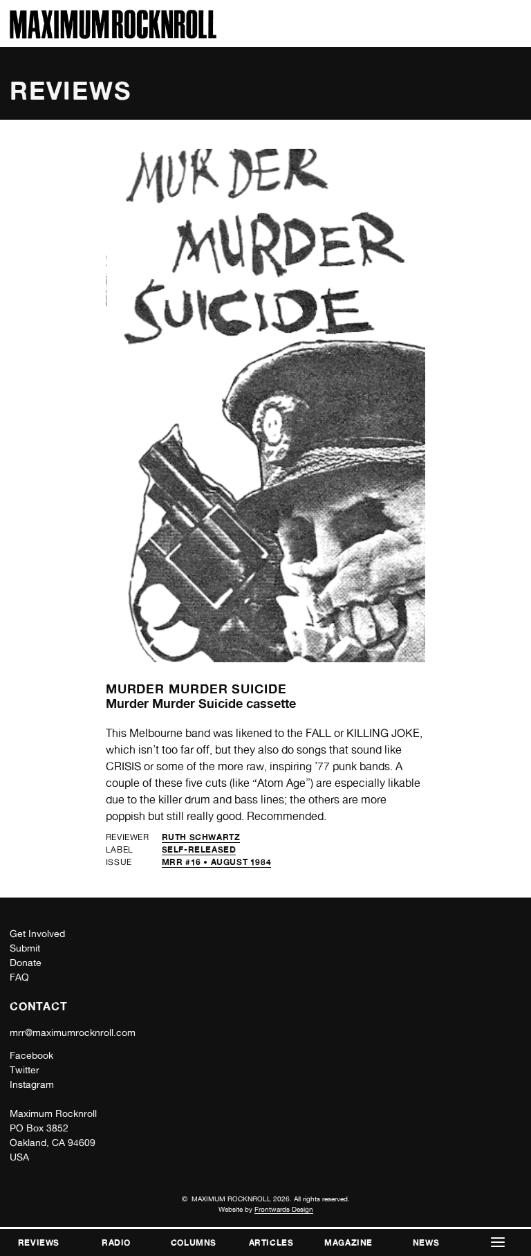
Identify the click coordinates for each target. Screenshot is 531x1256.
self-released (199, 849)
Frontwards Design (283, 1209)
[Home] (113, 35)
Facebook (31, 1055)
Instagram (32, 1084)
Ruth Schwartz (201, 837)
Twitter (24, 1069)
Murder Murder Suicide (196, 688)
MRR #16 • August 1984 (217, 862)
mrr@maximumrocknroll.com (73, 1032)
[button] (498, 1242)
